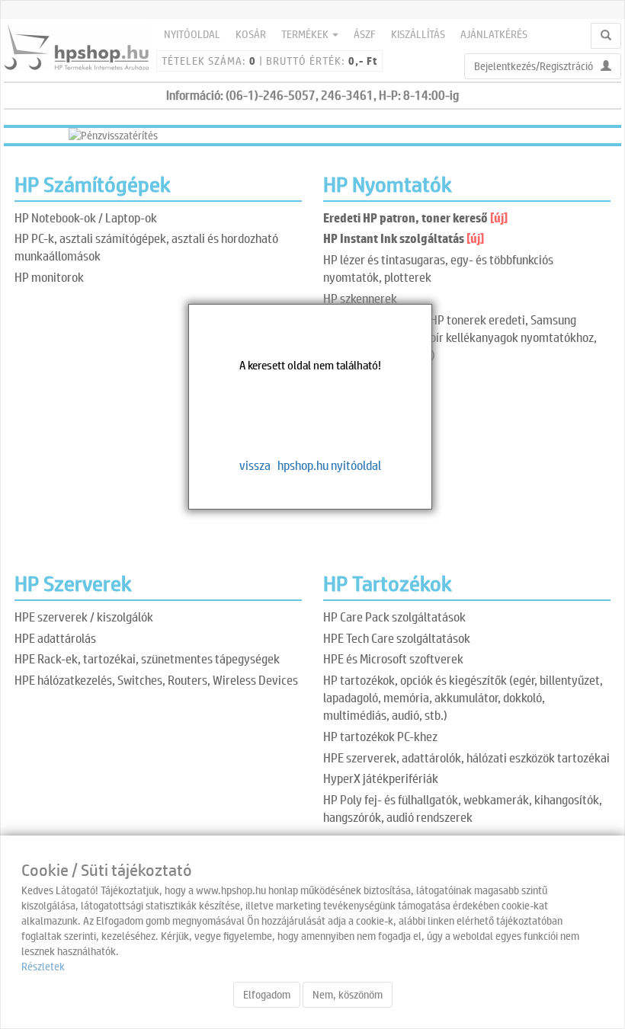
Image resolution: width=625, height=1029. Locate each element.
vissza (255, 465)
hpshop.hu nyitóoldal (329, 465)
